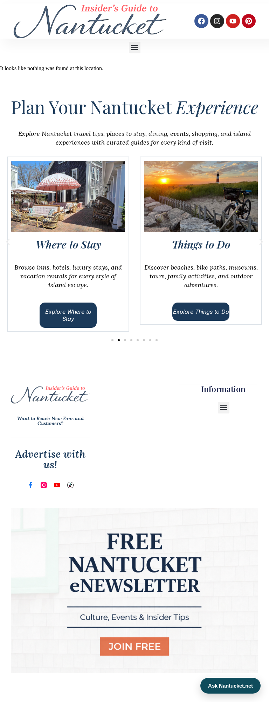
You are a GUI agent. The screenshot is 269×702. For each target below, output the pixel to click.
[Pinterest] (249, 21)
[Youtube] (233, 21)
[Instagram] (217, 21)
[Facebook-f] (30, 485)
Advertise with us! (50, 459)
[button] (134, 47)
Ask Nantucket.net (230, 686)
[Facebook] (201, 21)
